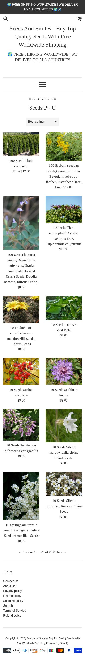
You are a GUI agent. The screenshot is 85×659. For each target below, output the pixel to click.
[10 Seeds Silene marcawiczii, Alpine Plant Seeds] (64, 425)
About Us (9, 586)
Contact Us (10, 581)
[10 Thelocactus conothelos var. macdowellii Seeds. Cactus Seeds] (21, 309)
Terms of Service (14, 610)
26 (54, 552)
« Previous (26, 552)
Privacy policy (12, 591)
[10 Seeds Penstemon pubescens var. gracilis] (21, 425)
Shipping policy (13, 600)
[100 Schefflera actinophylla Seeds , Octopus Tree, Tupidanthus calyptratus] (64, 209)
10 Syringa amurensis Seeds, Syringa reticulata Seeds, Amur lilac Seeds (21, 530)
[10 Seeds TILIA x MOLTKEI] (64, 308)
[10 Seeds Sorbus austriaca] (21, 371)
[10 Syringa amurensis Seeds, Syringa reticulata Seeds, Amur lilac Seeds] (21, 496)
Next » (61, 552)
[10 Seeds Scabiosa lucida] (64, 371)
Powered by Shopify (57, 643)
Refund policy (12, 595)
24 (46, 552)
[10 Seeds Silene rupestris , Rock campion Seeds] (64, 484)
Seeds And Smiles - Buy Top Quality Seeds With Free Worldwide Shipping (42, 36)
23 (42, 552)
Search (8, 605)
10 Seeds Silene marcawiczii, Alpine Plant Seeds (63, 452)
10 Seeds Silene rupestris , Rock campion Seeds (64, 506)
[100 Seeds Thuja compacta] (21, 144)
